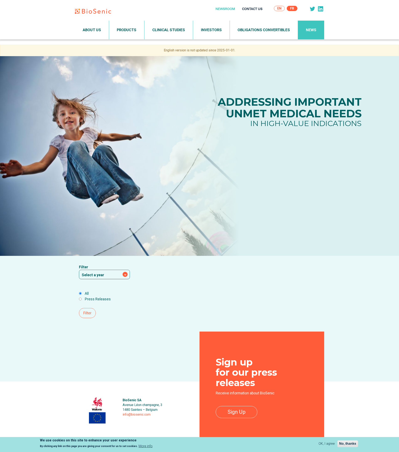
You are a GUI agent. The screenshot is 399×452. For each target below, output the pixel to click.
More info (146, 446)
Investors (211, 30)
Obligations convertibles (264, 30)
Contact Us (252, 9)
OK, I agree (327, 444)
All (87, 293)
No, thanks (347, 443)
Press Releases (98, 299)
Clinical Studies (168, 30)
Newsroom (225, 9)
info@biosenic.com (136, 414)
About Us (92, 30)
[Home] (94, 12)
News (311, 30)
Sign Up (236, 412)
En (279, 8)
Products (126, 30)
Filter (83, 267)
